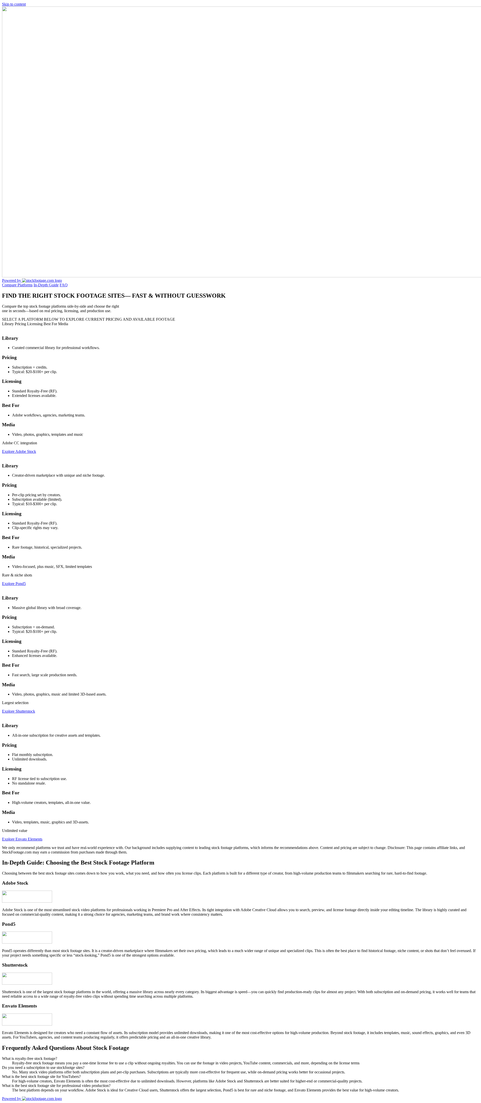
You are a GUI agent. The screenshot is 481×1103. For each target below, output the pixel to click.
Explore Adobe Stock (19, 451)
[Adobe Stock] (27, 901)
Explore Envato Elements (22, 839)
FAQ (64, 285)
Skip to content (14, 4)
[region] (240, 588)
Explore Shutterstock (18, 711)
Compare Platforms (17, 285)
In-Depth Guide (46, 285)
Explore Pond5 (14, 583)
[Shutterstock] (27, 983)
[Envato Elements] (27, 1024)
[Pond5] (27, 942)
